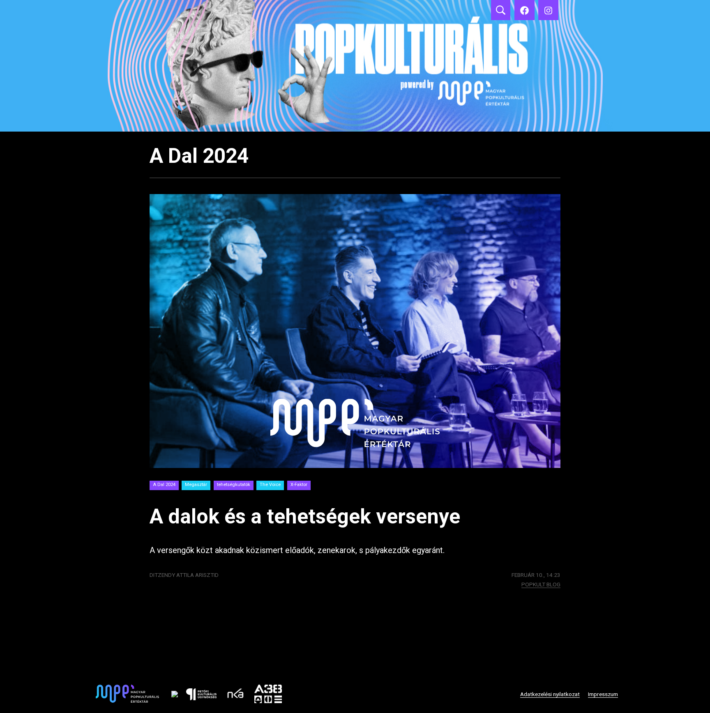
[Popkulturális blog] (355, 66)
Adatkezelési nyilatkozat (550, 694)
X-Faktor (298, 484)
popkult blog (540, 584)
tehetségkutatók (233, 484)
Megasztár (196, 484)
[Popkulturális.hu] (548, 10)
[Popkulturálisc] (524, 10)
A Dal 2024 (164, 484)
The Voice (270, 484)
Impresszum (603, 694)
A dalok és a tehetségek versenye (305, 516)
